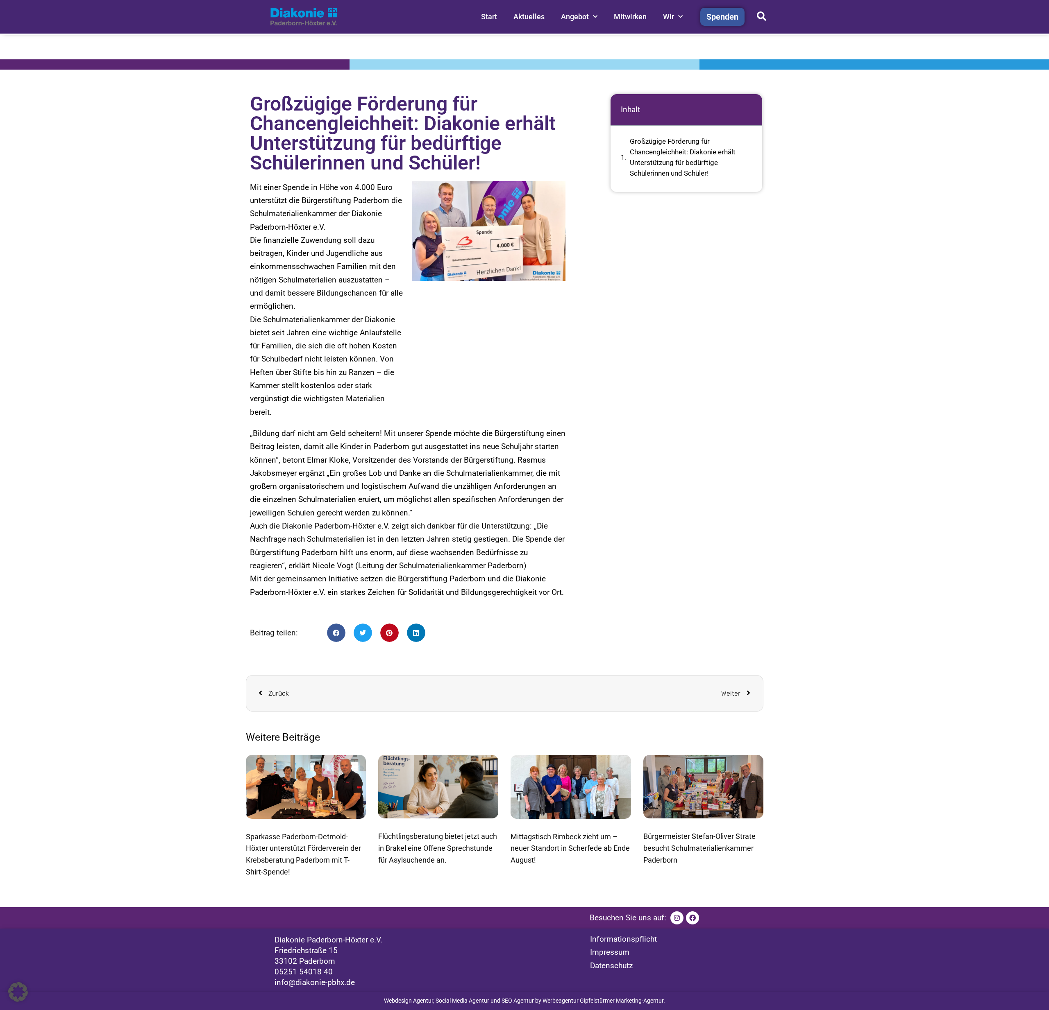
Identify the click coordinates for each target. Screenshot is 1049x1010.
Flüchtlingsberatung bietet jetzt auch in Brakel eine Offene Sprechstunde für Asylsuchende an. (437, 848)
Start (489, 16)
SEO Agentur (518, 1000)
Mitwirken (630, 16)
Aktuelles (529, 16)
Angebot (575, 16)
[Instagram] (676, 917)
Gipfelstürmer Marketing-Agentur (621, 1000)
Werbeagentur (561, 1000)
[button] (336, 633)
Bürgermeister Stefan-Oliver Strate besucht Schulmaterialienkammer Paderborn (699, 848)
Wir (668, 16)
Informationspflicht (623, 939)
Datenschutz (611, 965)
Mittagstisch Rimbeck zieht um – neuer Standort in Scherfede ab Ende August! (570, 848)
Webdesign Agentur (408, 1000)
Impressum (609, 952)
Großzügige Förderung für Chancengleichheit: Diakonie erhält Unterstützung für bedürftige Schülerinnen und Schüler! (683, 157)
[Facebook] (692, 917)
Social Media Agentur (462, 1000)
